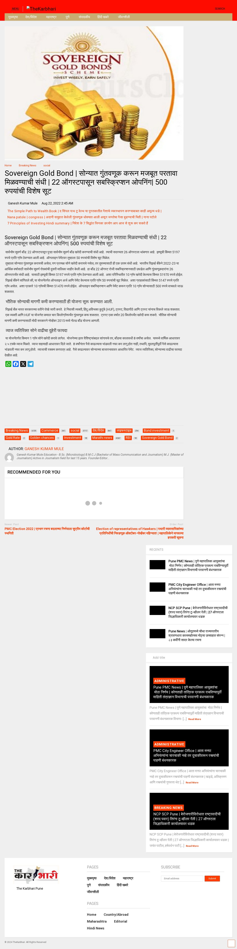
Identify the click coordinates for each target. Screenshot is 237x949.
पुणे (67, 17)
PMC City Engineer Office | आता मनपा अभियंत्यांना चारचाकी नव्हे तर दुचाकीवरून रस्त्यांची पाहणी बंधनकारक (197, 589)
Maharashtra (97, 921)
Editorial (120, 921)
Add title (158, 657)
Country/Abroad (116, 914)
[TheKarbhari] (39, 8)
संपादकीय (84, 17)
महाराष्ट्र (51, 17)
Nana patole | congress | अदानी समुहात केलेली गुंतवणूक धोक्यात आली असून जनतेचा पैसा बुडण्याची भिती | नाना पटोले (82, 217)
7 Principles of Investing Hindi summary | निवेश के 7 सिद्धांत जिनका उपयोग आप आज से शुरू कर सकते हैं (77, 223)
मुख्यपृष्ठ (13, 17)
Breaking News (168, 808)
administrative (169, 681)
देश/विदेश (31, 17)
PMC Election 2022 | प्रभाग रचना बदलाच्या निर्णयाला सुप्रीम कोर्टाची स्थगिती (47, 531)
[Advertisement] (94, 400)
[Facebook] (210, 8)
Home (91, 914)
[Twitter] (196, 8)
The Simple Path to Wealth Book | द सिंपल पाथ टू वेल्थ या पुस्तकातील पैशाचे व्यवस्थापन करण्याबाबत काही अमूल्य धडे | (84, 211)
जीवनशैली (124, 17)
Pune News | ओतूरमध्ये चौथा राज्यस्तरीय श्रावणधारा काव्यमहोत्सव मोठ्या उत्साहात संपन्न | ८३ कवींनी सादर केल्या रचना (196, 635)
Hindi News (95, 928)
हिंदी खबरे (103, 17)
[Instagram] (204, 8)
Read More (194, 719)
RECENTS (156, 549)
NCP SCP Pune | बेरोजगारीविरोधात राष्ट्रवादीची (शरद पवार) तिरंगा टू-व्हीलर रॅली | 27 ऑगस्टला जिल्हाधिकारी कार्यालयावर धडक (198, 612)
